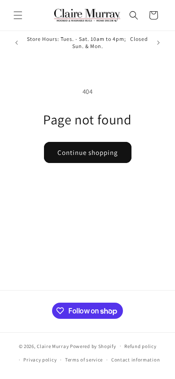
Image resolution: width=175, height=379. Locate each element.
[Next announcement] (158, 43)
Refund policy (140, 346)
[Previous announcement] (16, 43)
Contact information (135, 360)
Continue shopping (87, 152)
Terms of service (84, 360)
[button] (18, 15)
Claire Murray (53, 346)
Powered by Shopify (93, 346)
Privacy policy (40, 360)
